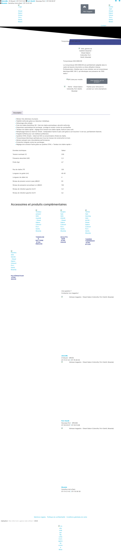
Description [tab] (17, 113)
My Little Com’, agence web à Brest (21, 521)
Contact (103, 25)
